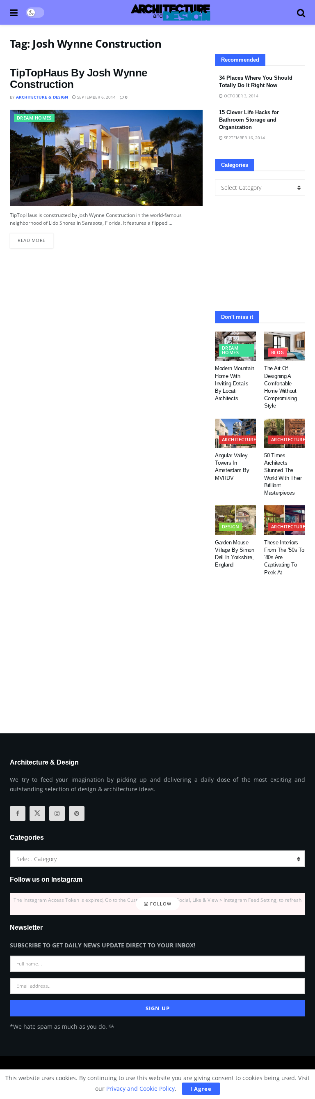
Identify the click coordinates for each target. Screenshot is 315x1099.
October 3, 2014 (240, 96)
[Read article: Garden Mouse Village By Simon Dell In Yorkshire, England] (235, 520)
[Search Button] (301, 12)
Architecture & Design (42, 97)
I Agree (201, 1088)
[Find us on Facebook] (17, 813)
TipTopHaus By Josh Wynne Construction (78, 79)
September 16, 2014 (244, 138)
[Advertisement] (260, 253)
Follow (159, 904)
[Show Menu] (14, 12)
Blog (277, 352)
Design (231, 526)
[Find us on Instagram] (57, 813)
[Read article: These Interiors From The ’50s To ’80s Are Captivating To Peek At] (284, 520)
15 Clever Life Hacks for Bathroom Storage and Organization (249, 119)
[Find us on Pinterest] (76, 813)
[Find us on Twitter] (37, 813)
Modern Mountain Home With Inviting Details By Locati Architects (234, 383)
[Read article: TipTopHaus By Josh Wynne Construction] (106, 158)
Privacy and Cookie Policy (140, 1088)
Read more (35, 238)
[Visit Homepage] (170, 12)
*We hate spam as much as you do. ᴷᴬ (62, 1026)
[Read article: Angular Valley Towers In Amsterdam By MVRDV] (235, 433)
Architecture (239, 439)
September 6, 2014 (96, 97)
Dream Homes (34, 118)
